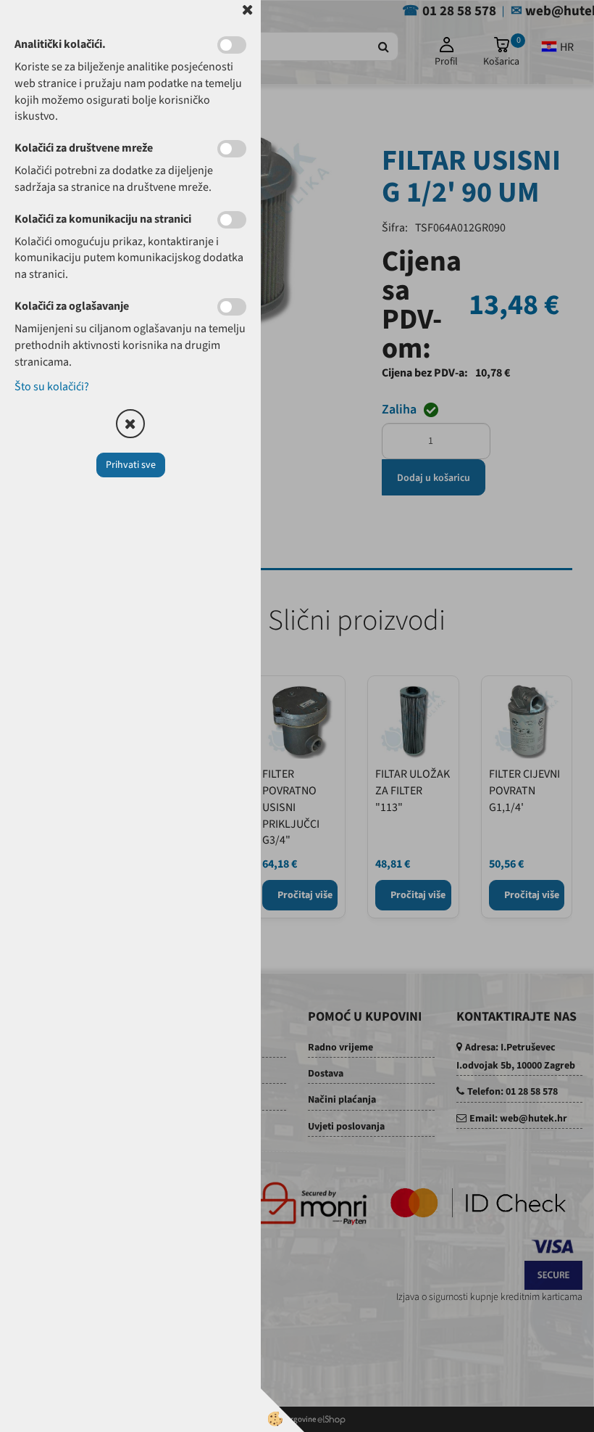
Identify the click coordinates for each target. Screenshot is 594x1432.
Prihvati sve (131, 465)
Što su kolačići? (51, 387)
